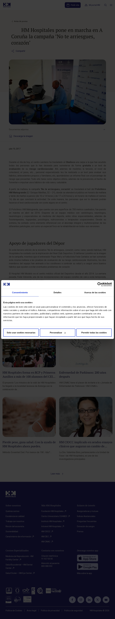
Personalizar (56, 332)
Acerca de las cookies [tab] (95, 292)
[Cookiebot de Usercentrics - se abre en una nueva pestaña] (99, 284)
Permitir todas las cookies (94, 332)
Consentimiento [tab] (20, 292)
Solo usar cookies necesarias (21, 332)
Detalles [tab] (58, 292)
